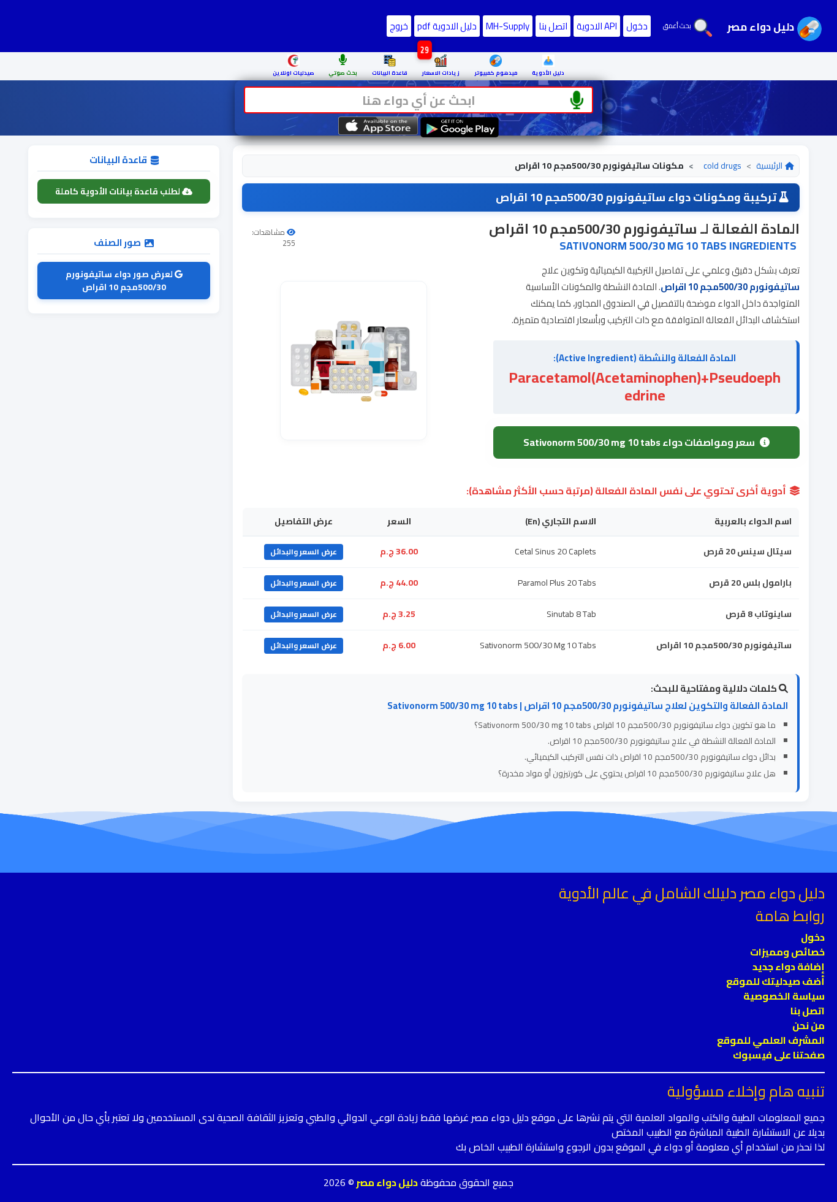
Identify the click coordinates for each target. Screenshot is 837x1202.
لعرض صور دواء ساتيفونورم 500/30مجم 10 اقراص (120, 280)
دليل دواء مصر (386, 1182)
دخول (637, 26)
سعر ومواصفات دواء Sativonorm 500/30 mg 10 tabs (639, 442)
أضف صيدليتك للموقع (775, 981)
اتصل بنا (553, 26)
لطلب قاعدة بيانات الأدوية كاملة (118, 191)
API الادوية (597, 26)
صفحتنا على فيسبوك (779, 1054)
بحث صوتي (342, 72)
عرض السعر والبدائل (303, 552)
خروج (399, 26)
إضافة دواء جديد (788, 966)
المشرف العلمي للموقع (771, 1040)
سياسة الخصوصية (784, 996)
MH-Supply (507, 26)
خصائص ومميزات (787, 951)
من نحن (808, 1025)
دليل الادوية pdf (447, 26)
